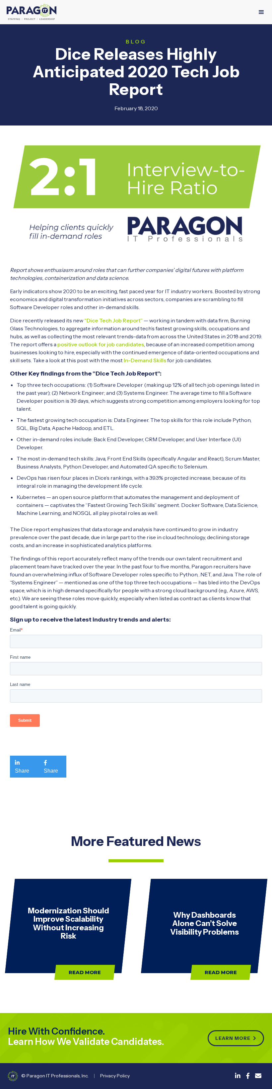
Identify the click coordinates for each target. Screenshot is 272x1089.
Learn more (235, 1038)
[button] (261, 12)
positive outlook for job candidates (100, 344)
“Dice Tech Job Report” (113, 320)
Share (22, 766)
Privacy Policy (115, 1076)
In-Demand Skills (144, 360)
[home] (31, 12)
